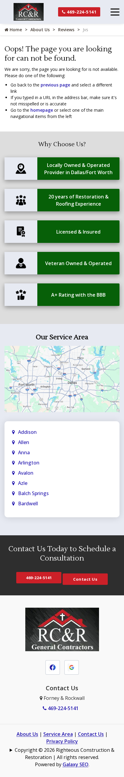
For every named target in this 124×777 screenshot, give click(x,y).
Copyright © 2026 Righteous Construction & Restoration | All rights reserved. (64, 753)
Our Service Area (62, 337)
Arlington (28, 462)
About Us (40, 29)
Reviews (66, 29)
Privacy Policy (62, 741)
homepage (41, 110)
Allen (23, 442)
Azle (22, 483)
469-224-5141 (81, 12)
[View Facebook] (52, 667)
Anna (24, 452)
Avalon (25, 473)
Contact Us (85, 579)
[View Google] (71, 667)
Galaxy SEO (75, 764)
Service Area (58, 734)
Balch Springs (33, 493)
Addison (27, 432)
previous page (55, 85)
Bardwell (28, 503)
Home (15, 29)
